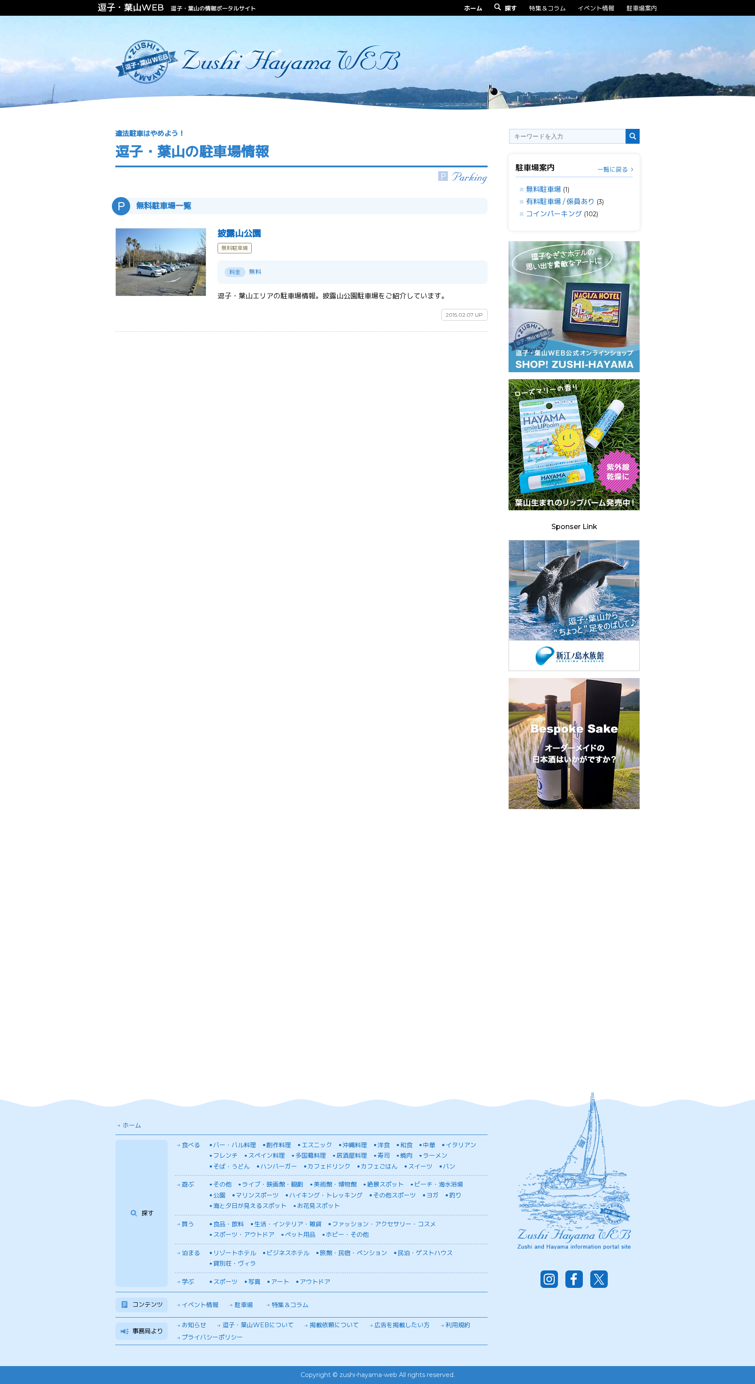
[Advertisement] (574, 947)
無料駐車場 (543, 189)
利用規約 (458, 1325)
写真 (254, 1282)
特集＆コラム (547, 8)
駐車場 (244, 1305)
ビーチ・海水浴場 (438, 1184)
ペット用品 (300, 1235)
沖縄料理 (355, 1145)
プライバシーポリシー (212, 1337)
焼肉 (406, 1155)
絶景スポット (385, 1184)
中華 (429, 1145)
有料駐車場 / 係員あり (560, 201)
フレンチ (225, 1155)
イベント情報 (596, 8)
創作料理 (279, 1145)
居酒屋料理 (351, 1155)
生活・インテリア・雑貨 (288, 1224)
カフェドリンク (329, 1166)
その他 (222, 1184)
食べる (191, 1145)
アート (280, 1282)
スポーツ (225, 1282)
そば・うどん (231, 1166)
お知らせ (194, 1325)
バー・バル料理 (234, 1145)
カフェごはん (379, 1166)
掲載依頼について (334, 1325)
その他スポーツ (394, 1195)
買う (188, 1224)
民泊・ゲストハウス (425, 1253)
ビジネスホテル (288, 1253)
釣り (455, 1195)
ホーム (132, 1125)
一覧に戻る (612, 169)
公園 (219, 1195)
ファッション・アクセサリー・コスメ (384, 1224)
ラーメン (435, 1155)
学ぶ (188, 1282)
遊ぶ (188, 1184)
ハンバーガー (278, 1166)
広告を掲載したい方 (401, 1325)
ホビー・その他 (347, 1235)
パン (449, 1166)
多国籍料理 (310, 1155)
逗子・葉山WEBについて (258, 1325)
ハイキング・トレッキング (326, 1195)
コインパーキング (554, 214)
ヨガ (432, 1195)
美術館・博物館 (335, 1184)
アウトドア (315, 1282)
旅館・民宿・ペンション (353, 1253)
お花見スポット (318, 1206)
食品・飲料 (228, 1224)
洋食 (384, 1145)
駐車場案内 (642, 8)
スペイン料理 (266, 1155)
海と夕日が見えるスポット (250, 1206)
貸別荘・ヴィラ (234, 1263)
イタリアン (461, 1145)
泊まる (191, 1253)
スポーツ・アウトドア (243, 1235)
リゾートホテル (234, 1253)
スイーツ (420, 1166)
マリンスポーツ (257, 1195)
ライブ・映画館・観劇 (272, 1184)
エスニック (316, 1145)
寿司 (384, 1155)
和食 (406, 1145)
